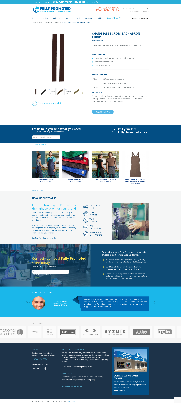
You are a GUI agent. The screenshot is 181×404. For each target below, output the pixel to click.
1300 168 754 (40, 359)
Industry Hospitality (45, 22)
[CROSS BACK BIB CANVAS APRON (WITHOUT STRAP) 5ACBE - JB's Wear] (135, 164)
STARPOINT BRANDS (72, 386)
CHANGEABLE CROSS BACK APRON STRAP (76, 22)
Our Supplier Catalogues (85, 380)
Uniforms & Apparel (69, 377)
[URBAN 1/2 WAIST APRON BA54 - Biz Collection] (105, 164)
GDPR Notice (66, 367)
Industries (98, 377)
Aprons (57, 22)
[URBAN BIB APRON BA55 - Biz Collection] (45, 164)
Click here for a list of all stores (139, 11)
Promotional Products (86, 377)
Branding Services (68, 380)
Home (34, 22)
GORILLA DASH (71, 401)
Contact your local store (42, 353)
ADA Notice (77, 367)
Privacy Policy (87, 367)
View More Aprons (37, 190)
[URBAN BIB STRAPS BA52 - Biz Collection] (75, 164)
